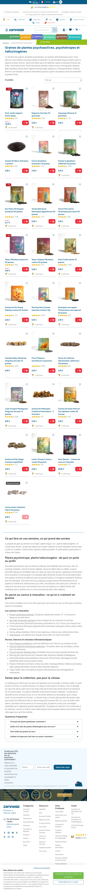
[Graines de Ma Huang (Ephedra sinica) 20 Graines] (17, 293)
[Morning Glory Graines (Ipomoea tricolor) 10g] (44, 293)
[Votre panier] (78, 29)
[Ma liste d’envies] (71, 29)
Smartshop (26, 825)
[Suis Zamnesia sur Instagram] (8, 833)
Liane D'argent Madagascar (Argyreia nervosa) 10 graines (16, 411)
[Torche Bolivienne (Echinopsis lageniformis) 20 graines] (44, 194)
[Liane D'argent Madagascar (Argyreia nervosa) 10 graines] (17, 394)
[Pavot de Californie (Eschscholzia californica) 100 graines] (70, 344)
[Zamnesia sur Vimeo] (13, 833)
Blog (40, 813)
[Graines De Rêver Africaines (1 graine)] (17, 147)
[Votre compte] (65, 29)
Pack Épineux (15, 635)
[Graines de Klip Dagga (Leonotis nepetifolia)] (17, 445)
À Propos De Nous (44, 823)
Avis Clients (42, 827)
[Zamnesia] (18, 30)
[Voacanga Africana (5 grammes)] (70, 99)
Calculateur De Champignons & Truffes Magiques (76, 819)
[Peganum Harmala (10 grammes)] (44, 99)
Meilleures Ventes (44, 820)
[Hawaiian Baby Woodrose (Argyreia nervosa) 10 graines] (17, 344)
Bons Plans (26, 842)
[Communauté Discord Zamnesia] (13, 837)
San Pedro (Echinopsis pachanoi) (23, 620)
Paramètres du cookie (68, 882)
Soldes (25, 845)
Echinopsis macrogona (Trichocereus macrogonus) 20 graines (69, 310)
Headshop (26, 815)
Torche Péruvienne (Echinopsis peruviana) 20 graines (69, 211)
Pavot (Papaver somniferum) (21, 643)
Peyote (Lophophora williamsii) (22, 614)
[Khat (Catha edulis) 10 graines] (70, 245)
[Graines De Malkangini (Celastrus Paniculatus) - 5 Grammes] (44, 394)
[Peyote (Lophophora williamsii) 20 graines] (70, 147)
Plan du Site (42, 851)
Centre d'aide (59, 811)
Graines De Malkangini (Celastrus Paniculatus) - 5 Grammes (43, 411)
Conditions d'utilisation (49, 786)
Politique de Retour (61, 842)
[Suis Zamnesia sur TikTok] (4, 837)
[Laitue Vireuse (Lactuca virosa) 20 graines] (44, 445)
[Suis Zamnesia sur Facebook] (4, 833)
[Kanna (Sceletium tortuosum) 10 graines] (44, 147)
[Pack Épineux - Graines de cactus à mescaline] (70, 445)
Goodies (25, 838)
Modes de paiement (61, 821)
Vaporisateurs (27, 818)
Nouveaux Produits (45, 816)
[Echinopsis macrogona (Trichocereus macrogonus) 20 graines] (70, 293)
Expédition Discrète (45, 847)
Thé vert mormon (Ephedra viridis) (23, 652)
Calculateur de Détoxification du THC (76, 811)
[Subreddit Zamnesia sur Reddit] (8, 837)
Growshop (26, 835)
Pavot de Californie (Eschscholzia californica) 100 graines (68, 361)
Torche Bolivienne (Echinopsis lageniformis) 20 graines (43, 211)
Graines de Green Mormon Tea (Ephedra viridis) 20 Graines (69, 411)
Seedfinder (42, 809)
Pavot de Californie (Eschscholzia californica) (27, 646)
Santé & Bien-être (28, 822)
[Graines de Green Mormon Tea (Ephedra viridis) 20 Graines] (70, 394)
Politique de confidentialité (33, 786)
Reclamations (59, 854)
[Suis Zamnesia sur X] (17, 833)
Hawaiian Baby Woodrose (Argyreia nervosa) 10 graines (15, 361)
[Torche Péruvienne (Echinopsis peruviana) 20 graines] (70, 194)
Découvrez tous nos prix (64, 795)
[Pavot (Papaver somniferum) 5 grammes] (44, 344)
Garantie (57, 851)
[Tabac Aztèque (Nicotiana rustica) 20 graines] (44, 245)
